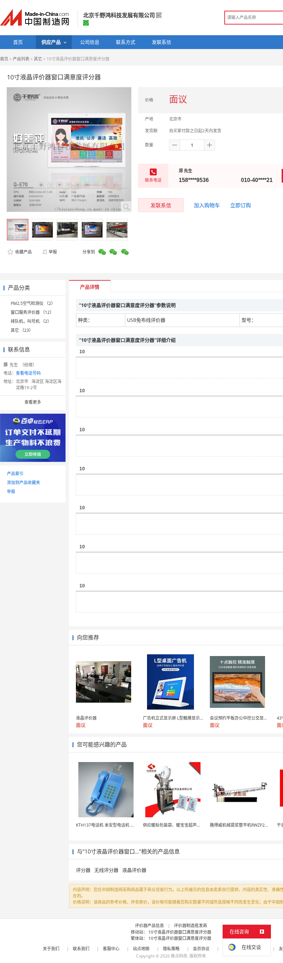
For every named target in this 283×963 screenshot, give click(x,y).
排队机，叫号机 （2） (31, 321)
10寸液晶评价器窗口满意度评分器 (179, 932)
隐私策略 (171, 949)
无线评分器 (106, 870)
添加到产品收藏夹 (23, 482)
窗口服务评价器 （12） (32, 312)
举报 (53, 252)
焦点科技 (179, 956)
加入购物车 (207, 205)
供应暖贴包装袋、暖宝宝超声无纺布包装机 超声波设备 (193, 825)
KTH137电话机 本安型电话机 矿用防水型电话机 (120, 825)
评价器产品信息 (149, 925)
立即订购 (240, 205)
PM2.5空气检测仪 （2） (33, 303)
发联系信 (160, 205)
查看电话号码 (28, 373)
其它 (38, 59)
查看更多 (33, 402)
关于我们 (51, 949)
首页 (4, 59)
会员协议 (201, 949)
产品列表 (21, 59)
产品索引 (15, 473)
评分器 (83, 870)
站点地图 (141, 949)
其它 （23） (22, 330)
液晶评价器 (134, 870)
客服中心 (111, 949)
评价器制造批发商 (190, 925)
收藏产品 (23, 252)
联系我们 (81, 949)
